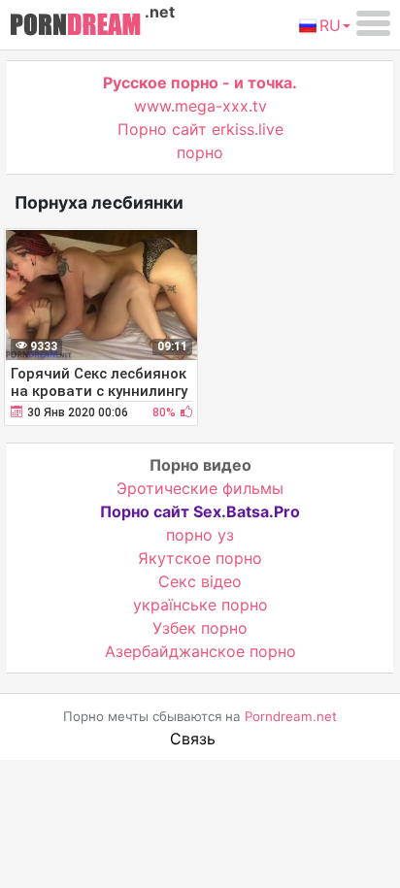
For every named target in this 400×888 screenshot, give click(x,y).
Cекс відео (200, 581)
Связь (193, 738)
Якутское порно (200, 558)
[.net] (75, 27)
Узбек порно (200, 628)
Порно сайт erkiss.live (200, 129)
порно (200, 152)
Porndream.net (291, 716)
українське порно (200, 604)
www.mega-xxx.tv (200, 105)
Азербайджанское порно (200, 651)
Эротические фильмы (200, 488)
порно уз (200, 534)
